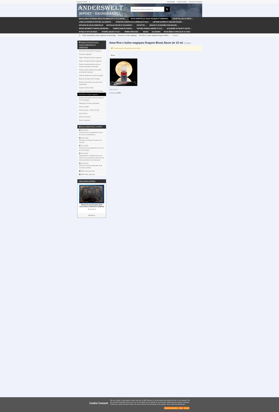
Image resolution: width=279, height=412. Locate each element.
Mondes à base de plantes (122, 28)
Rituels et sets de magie (88, 32)
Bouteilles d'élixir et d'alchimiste (119, 25)
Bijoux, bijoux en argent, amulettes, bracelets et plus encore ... (102, 19)
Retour (113, 55)
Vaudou (145, 32)
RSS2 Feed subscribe (87, 171)
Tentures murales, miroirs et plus (149, 28)
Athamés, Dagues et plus (111, 32)
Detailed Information (171, 408)
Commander (171, 2)
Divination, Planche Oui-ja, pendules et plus (132, 22)
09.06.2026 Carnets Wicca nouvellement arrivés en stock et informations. (91, 132)
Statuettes (141, 25)
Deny (181, 408)
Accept (186, 408)
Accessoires (156, 32)
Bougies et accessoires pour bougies (163, 25)
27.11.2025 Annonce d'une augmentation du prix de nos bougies (91, 148)
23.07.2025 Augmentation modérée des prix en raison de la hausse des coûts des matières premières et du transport (91, 156)
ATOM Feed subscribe (87, 174)
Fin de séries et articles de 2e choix (177, 32)
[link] (113, 90)
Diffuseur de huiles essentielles (91, 25)
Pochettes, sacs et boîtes (182, 19)
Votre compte (182, 2)
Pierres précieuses (131, 32)
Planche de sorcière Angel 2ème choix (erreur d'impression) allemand (91, 205)
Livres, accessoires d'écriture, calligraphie (95, 22)
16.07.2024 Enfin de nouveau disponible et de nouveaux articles (90, 165)
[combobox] (83, 1)
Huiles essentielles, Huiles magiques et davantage (149, 19)
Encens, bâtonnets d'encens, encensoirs (94, 28)
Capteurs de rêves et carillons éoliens (167, 22)
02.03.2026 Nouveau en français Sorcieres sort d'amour (90, 140)
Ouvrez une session (195, 2)
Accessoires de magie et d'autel (178, 28)
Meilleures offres (87, 181)
